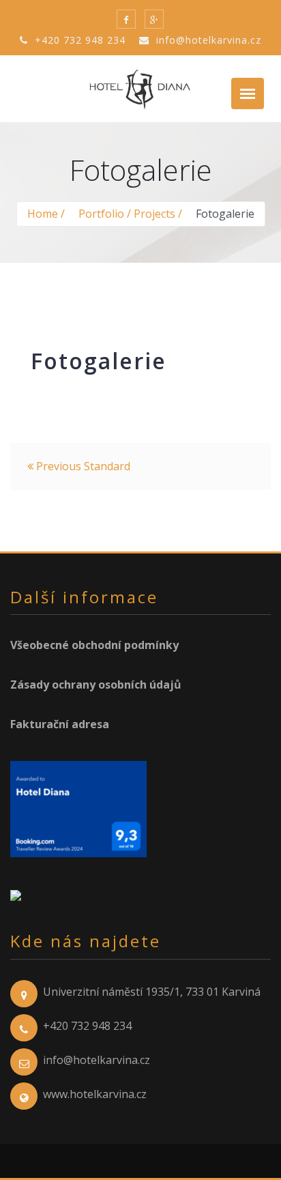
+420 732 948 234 (78, 39)
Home (42, 213)
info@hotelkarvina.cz (207, 39)
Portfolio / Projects (126, 213)
